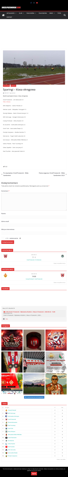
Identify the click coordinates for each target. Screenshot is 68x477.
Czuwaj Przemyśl (12, 410)
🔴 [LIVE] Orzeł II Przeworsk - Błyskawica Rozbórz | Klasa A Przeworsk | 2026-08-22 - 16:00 (29, 312)
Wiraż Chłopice (11, 431)
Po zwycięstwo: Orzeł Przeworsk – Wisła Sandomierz (15, 174)
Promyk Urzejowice (12, 456)
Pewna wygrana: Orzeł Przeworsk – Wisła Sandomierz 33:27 (52, 174)
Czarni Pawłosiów (12, 437)
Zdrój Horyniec (11, 443)
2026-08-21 (34, 254)
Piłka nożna (30, 13)
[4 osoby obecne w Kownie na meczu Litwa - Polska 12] (34, 362)
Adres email (5, 221)
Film (7, 319)
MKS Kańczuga (11, 413)
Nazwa (3, 213)
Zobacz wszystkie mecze (59, 263)
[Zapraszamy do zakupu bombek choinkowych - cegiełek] (34, 340)
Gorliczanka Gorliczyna (13, 416)
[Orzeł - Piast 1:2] (34, 383)
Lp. (3, 407)
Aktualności (11, 13)
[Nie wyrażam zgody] (66, 472)
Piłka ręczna (43, 13)
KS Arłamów (11, 440)
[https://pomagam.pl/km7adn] (56, 340)
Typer (59, 13)
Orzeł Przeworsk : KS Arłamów (34, 260)
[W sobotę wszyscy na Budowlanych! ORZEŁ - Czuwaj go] (12, 383)
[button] (15, 13)
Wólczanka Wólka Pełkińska (15, 434)
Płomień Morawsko (12, 422)
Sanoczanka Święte (12, 452)
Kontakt (9, 17)
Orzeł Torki (10, 428)
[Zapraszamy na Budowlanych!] (56, 383)
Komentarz (5, 191)
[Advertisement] (34, 31)
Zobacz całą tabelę (61, 459)
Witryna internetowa (7, 229)
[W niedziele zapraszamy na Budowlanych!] (56, 362)
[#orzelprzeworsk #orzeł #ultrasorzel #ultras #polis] (12, 340)
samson (13, 93)
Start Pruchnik (11, 446)
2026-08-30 (34, 273)
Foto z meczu (6, 102)
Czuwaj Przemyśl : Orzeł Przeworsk (34, 279)
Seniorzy (13, 85)
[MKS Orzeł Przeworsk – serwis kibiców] (3, 15)
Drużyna (7, 407)
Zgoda (34, 473)
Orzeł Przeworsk (12, 419)
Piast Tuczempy (11, 425)
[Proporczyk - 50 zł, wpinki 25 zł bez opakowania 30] (12, 362)
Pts (62, 407)
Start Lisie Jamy (12, 449)
